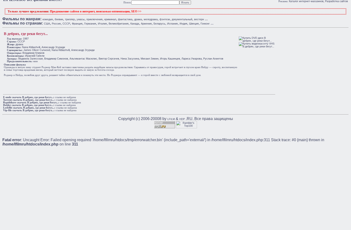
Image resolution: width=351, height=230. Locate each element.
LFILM (171, 119)
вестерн (199, 19)
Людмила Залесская (30, 58)
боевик (59, 19)
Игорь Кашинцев (170, 58)
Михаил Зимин (150, 58)
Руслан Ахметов (213, 58)
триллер (70, 19)
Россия (56, 23)
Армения (146, 23)
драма (138, 19)
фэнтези (165, 19)
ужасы (81, 19)
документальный (182, 19)
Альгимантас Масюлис (83, 58)
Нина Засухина (130, 58)
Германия (90, 23)
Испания (172, 23)
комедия (48, 19)
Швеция (194, 23)
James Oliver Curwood (36, 50)
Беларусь (159, 23)
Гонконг (205, 23)
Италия (102, 23)
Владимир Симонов (56, 58)
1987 (26, 38)
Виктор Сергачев (109, 58)
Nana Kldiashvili (31, 47)
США (47, 23)
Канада (134, 23)
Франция (77, 23)
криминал (110, 19)
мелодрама (151, 19)
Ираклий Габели (34, 55)
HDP (182, 119)
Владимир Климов (33, 52)
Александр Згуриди (53, 47)
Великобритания (118, 23)
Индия (183, 23)
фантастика (125, 19)
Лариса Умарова (191, 58)
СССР (66, 23)
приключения (94, 19)
